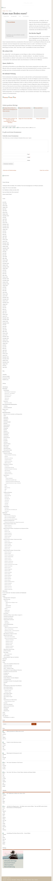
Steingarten (6, 621)
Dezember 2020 (6, 243)
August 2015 (5, 343)
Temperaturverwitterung (8, 473)
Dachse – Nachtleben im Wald (8, 668)
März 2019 (5, 275)
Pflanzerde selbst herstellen (8, 635)
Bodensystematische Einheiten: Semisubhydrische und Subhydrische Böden (16, 528)
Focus (20, 16)
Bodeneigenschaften (6, 412)
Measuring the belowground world (14, 753)
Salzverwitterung (7, 470)
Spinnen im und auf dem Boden (9, 705)
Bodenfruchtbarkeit (7, 425)
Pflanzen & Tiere (7, 487)
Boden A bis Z (5, 409)
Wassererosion (7, 398)
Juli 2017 (4, 306)
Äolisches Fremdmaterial (9, 478)
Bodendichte (6, 420)
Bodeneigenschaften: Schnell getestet (10, 597)
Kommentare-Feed (6, 378)
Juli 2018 (4, 287)
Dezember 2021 (6, 224)
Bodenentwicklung (6, 451)
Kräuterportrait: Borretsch (9, 641)
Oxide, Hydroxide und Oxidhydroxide (11, 509)
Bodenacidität (6, 417)
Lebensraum (6, 442)
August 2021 (5, 229)
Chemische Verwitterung (8, 453)
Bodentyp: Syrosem (8, 584)
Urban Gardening (6, 655)
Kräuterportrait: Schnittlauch (10, 646)
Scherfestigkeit (6, 446)
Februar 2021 (5, 239)
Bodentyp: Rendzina (8, 578)
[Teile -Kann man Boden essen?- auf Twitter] (10, 97)
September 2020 (6, 248)
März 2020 (5, 258)
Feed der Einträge (6, 376)
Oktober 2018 (5, 282)
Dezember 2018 (6, 278)
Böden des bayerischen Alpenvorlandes (11, 519)
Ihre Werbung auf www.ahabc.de (9, 717)
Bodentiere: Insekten (8, 690)
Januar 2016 (5, 334)
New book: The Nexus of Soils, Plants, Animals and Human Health (21, 772)
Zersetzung (6, 504)
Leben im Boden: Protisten (8, 696)
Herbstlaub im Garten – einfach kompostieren (12, 630)
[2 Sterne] (8, 127)
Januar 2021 (5, 241)
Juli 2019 (4, 270)
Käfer (4, 684)
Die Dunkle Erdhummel (7, 676)
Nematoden (5, 702)
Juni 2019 (4, 272)
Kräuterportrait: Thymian (9, 647)
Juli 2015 (4, 345)
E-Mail (28, 157)
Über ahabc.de (5, 715)
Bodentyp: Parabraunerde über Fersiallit (11, 564)
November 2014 (6, 358)
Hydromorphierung (8, 495)
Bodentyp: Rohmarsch (8, 545)
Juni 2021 (4, 232)
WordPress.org (5, 379)
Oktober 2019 (5, 265)
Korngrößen (6, 440)
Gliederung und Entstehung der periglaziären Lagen (13, 481)
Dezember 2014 (6, 357)
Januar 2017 (5, 316)
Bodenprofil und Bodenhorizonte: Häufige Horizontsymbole (14, 522)
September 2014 (6, 362)
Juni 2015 (4, 346)
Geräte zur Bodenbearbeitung (8, 624)
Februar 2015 (5, 353)
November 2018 (6, 280)
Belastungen (5, 388)
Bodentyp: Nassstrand (8, 533)
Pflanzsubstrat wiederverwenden (9, 649)
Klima (6, 484)
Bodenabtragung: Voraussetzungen (10, 391)
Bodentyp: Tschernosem (8, 589)
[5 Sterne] (19, 127)
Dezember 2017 (6, 297)
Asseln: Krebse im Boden (8, 665)
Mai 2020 (4, 254)
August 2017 (5, 304)
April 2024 (5, 203)
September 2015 (6, 341)
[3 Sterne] (12, 127)
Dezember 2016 (6, 317)
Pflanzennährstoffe (8, 607)
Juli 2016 (4, 324)
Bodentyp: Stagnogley (8, 583)
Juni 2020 (4, 253)
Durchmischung (7, 493)
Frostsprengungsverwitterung (9, 467)
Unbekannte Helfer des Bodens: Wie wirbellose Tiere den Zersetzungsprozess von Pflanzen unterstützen (23, 185)
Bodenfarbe (5, 423)
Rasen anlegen (6, 652)
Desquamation (7, 465)
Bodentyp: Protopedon (8, 534)
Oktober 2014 (5, 360)
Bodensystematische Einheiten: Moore (10, 523)
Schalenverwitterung (8, 472)
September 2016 (6, 323)
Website (28, 160)
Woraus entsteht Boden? (41, 118)
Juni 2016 (4, 326)
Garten (4, 596)
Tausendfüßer (6, 709)
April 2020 (5, 256)
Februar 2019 (5, 277)
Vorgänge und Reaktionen (8, 492)
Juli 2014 (4, 365)
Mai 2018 (4, 290)
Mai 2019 (4, 273)
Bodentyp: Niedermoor (8, 526)
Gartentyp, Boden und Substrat (9, 619)
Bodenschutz (6, 401)
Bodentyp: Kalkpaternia (8, 542)
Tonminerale (7, 511)
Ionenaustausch (6, 435)
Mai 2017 (4, 309)
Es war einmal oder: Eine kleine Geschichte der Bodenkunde (14, 592)
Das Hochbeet (6, 613)
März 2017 (5, 312)
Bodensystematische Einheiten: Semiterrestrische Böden (13, 539)
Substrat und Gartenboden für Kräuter (11, 638)
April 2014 (5, 367)
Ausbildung (5, 406)
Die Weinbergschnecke (7, 679)
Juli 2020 (4, 251)
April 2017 (5, 311)
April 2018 (5, 292)
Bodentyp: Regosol (8, 576)
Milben (5, 698)
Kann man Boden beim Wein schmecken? (11, 192)
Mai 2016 (4, 328)
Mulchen (6, 608)
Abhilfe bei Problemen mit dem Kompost (11, 627)
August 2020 (5, 249)
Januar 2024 (5, 205)
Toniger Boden (7, 611)
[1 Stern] (4, 127)
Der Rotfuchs (6, 674)
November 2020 (6, 244)
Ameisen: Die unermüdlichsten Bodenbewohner (11, 663)
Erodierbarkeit (6, 434)
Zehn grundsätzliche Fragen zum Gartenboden (11, 657)
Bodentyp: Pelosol (7, 567)
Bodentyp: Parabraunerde (9, 562)
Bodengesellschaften (7, 514)
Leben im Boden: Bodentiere (8, 688)
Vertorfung (6, 503)
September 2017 (6, 302)
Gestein (6, 476)
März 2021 (5, 237)
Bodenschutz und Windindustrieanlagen (9, 170)
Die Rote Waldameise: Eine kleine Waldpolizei (11, 677)
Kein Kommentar (26, 16)
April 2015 (5, 350)
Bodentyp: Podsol (7, 570)
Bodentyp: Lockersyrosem (9, 561)
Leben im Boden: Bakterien (8, 687)
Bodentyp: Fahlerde (8, 553)
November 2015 (6, 338)
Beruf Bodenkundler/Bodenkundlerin (10, 404)
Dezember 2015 (6, 336)
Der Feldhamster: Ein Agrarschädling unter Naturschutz (13, 670)
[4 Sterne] (15, 127)
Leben (4, 662)
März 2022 (5, 220)
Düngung (6, 600)
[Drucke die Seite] (14, 97)
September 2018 (6, 283)
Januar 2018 (5, 295)
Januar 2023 (5, 212)
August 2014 (5, 363)
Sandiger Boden (7, 610)
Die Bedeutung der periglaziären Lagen (11, 479)
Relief (5, 489)
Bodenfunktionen (6, 426)
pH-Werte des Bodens (7, 650)
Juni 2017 (4, 307)
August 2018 (5, 285)
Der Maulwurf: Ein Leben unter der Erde (10, 671)
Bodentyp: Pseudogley (8, 572)
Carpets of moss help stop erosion (14, 742)
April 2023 (5, 210)
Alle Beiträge (5, 387)
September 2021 (6, 227)
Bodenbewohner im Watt (8, 666)
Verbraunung (7, 500)
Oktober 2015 (5, 340)
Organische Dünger (8, 605)
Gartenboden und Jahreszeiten (8, 616)
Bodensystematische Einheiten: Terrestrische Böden (12, 550)
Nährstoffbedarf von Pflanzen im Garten (10, 633)
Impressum (5, 658)
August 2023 (5, 207)
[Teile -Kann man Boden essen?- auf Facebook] (5, 97)
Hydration (6, 456)
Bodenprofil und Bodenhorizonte (9, 520)
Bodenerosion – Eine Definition (10, 393)
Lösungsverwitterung (8, 459)
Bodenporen (6, 431)
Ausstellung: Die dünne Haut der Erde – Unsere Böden (18, 833)
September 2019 (6, 266)
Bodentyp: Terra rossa (8, 587)
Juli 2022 (4, 217)
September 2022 (6, 215)
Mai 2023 (4, 209)
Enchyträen (5, 682)
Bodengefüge (6, 428)
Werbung (18, 879)
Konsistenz (5, 439)
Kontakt (4, 660)
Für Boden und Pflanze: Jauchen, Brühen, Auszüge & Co (13, 614)
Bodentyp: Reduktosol (8, 575)
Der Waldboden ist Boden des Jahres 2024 (11, 190)
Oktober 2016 (5, 321)
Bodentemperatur (6, 432)
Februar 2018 (5, 294)
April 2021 (5, 236)
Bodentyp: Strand (7, 547)
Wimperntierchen (6, 710)
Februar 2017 (5, 314)
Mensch (6, 486)
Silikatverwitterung (8, 462)
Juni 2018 (4, 289)
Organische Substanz (7, 443)
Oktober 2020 (5, 246)
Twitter (4, 714)
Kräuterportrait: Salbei (9, 644)
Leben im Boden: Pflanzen (8, 693)
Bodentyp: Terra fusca (8, 586)
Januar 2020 (5, 261)
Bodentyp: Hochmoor (8, 525)
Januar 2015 (5, 355)
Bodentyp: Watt (7, 537)
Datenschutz (5, 591)
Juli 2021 (4, 231)
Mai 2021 (4, 234)
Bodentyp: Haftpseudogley (9, 556)
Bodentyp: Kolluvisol (8, 559)
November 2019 (6, 263)
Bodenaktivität (6, 418)
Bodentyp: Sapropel (8, 536)
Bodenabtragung (6, 390)
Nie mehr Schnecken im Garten (10, 701)
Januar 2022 (5, 222)
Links (4, 712)
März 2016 (5, 331)
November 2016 (6, 319)
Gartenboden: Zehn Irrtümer (8, 618)
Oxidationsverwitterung (8, 461)
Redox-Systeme (6, 445)
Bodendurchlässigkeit (7, 421)
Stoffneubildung (6, 506)
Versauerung (7, 501)
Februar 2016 (5, 333)
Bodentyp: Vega (7, 548)
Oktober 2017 (5, 300)
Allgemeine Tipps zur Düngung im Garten (11, 602)
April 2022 (5, 219)
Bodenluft (5, 429)
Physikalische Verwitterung (8, 464)
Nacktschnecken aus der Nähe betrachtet (10, 699)
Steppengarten (7, 622)
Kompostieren (6, 625)
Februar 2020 (5, 260)
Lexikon (5, 410)
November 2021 (6, 226)
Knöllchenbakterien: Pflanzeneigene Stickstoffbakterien (13, 685)
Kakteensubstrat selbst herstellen (10, 636)
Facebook (4, 594)
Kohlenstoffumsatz (7, 437)
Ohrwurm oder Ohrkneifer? (8, 704)
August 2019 (5, 268)
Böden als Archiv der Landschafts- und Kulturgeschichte (13, 414)
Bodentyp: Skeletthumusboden (9, 581)
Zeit (5, 490)
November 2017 (6, 299)
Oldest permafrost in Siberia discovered (15, 731)
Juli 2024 (4, 202)
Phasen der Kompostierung (9, 632)
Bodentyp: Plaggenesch (8, 569)
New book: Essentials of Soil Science (15, 762)
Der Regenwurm (6, 673)
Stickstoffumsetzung (7, 448)
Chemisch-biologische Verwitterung (10, 454)
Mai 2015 (4, 348)
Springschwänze (6, 707)
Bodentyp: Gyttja (7, 531)
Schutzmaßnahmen (8, 396)
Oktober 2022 (5, 214)
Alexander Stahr (6, 16)
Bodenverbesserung (7, 599)
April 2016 (5, 329)
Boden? (5, 415)
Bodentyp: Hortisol (8, 558)
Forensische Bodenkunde (8, 407)
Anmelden (5, 374)
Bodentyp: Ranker (7, 573)
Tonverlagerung (7, 498)
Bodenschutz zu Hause (8, 402)
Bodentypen (5, 512)
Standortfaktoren (6, 475)
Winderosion (7, 399)
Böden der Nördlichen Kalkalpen (10, 517)
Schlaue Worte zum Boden (44, 170)
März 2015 (5, 351)
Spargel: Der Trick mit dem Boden (25, 118)
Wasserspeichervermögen (8, 450)
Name (28, 154)
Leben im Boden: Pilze (7, 695)
